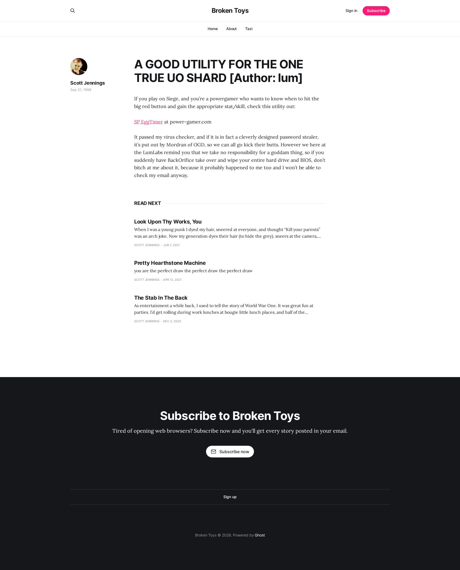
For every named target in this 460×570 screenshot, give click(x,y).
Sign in (351, 10)
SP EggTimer (148, 122)
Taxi (248, 28)
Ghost (260, 535)
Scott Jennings (87, 83)
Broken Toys (230, 10)
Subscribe (376, 10)
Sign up (229, 496)
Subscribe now (234, 451)
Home (213, 28)
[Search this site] (73, 11)
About (231, 28)
